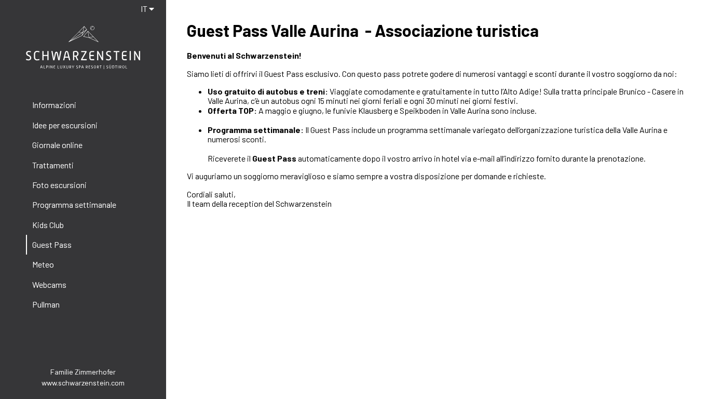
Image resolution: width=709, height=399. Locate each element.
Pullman (46, 304)
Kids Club (48, 225)
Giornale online (57, 145)
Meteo (43, 264)
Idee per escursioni (65, 125)
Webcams (49, 284)
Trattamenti (53, 165)
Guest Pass (52, 244)
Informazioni (54, 105)
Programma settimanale (74, 204)
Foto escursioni (59, 185)
